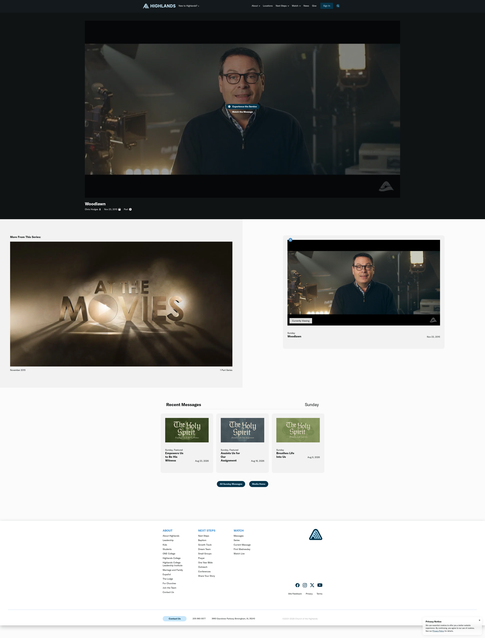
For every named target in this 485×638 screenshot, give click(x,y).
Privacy (309, 594)
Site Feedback (295, 594)
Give (314, 5)
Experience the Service (244, 106)
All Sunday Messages (231, 484)
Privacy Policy (438, 631)
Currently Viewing (300, 320)
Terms (319, 594)
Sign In (326, 5)
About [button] (255, 5)
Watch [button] (295, 5)
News (306, 5)
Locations (268, 5)
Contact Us (175, 618)
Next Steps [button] (281, 5)
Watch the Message (242, 111)
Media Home (258, 484)
